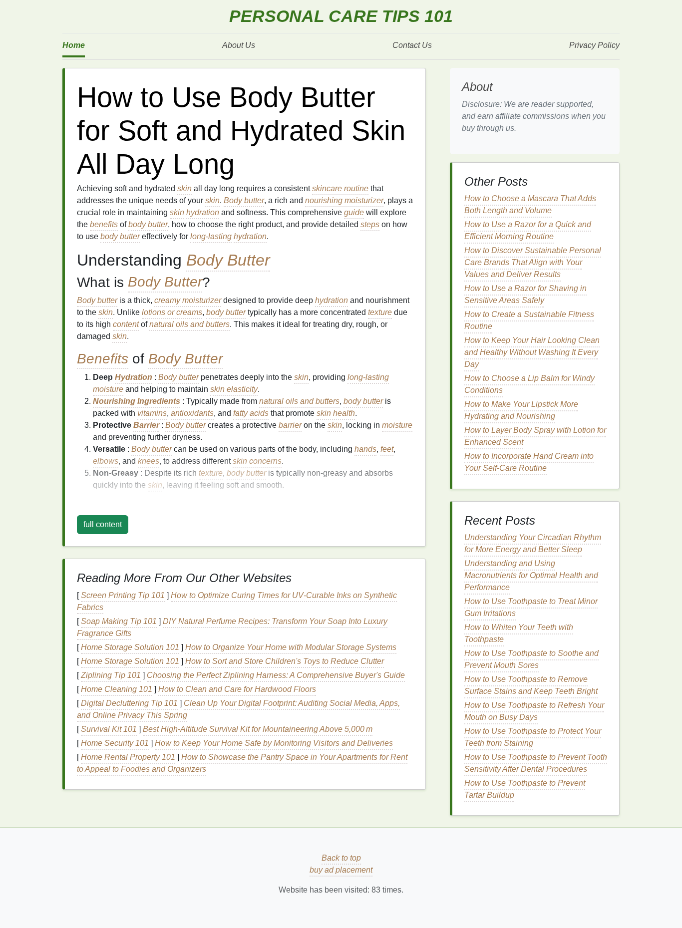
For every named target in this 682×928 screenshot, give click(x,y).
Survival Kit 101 (109, 729)
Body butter (244, 200)
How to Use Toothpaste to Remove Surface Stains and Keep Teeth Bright (531, 685)
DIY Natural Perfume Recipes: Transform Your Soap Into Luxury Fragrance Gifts (232, 627)
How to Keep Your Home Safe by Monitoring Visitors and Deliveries (274, 743)
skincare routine (340, 188)
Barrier (146, 425)
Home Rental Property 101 (128, 757)
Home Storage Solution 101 (130, 647)
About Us (238, 45)
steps (369, 224)
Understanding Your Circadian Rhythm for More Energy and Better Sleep (532, 543)
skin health (336, 413)
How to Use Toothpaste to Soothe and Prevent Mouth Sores (531, 659)
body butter (148, 224)
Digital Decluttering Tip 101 (129, 703)
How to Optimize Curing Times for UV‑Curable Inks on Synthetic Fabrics (237, 601)
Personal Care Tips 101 (341, 16)
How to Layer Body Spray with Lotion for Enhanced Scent (535, 436)
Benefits (102, 358)
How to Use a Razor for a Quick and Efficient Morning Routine (527, 230)
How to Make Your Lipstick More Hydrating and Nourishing (521, 410)
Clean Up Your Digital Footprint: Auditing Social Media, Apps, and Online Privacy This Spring (238, 709)
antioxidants (192, 413)
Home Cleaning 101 (116, 689)
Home (73, 45)
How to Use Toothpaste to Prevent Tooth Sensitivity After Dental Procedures (535, 763)
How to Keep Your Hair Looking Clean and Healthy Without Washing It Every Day (532, 352)
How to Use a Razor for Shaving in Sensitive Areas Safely (525, 294)
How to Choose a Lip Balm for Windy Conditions (529, 384)
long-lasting (211, 236)
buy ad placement (341, 870)
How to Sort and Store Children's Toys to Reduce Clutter (284, 661)
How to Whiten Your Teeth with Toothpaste (518, 633)
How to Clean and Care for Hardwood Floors (237, 689)
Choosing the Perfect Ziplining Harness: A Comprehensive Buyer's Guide (276, 675)
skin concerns (257, 461)
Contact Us (412, 45)
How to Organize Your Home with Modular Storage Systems (290, 647)
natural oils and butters (189, 324)
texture (380, 312)
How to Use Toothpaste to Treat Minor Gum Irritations (531, 607)
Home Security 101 (115, 743)
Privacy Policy (594, 45)
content (126, 324)
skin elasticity (234, 389)
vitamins (152, 413)
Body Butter (228, 260)
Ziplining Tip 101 (111, 675)
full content (102, 524)
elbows (105, 461)
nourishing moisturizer (344, 200)
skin (184, 188)
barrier (290, 425)
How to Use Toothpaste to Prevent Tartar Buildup (524, 789)
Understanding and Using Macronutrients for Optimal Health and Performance (531, 575)
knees (148, 461)
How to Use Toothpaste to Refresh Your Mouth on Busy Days (534, 711)
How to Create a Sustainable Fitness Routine (529, 320)
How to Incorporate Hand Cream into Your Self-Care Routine (529, 462)
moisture (108, 389)
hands (365, 449)
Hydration (133, 377)
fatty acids (251, 413)
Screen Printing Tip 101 (123, 595)
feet (386, 449)
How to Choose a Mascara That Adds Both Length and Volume (530, 204)
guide (354, 212)
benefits (104, 224)
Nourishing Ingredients (136, 401)
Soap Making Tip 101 (119, 621)
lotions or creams (172, 312)
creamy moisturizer (187, 300)
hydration (202, 212)
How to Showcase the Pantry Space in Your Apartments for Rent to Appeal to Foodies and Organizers (242, 763)
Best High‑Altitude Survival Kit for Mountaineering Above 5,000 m (257, 729)
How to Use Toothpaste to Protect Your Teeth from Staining (532, 737)
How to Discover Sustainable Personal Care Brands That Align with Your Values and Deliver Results (532, 262)
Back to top (341, 858)
